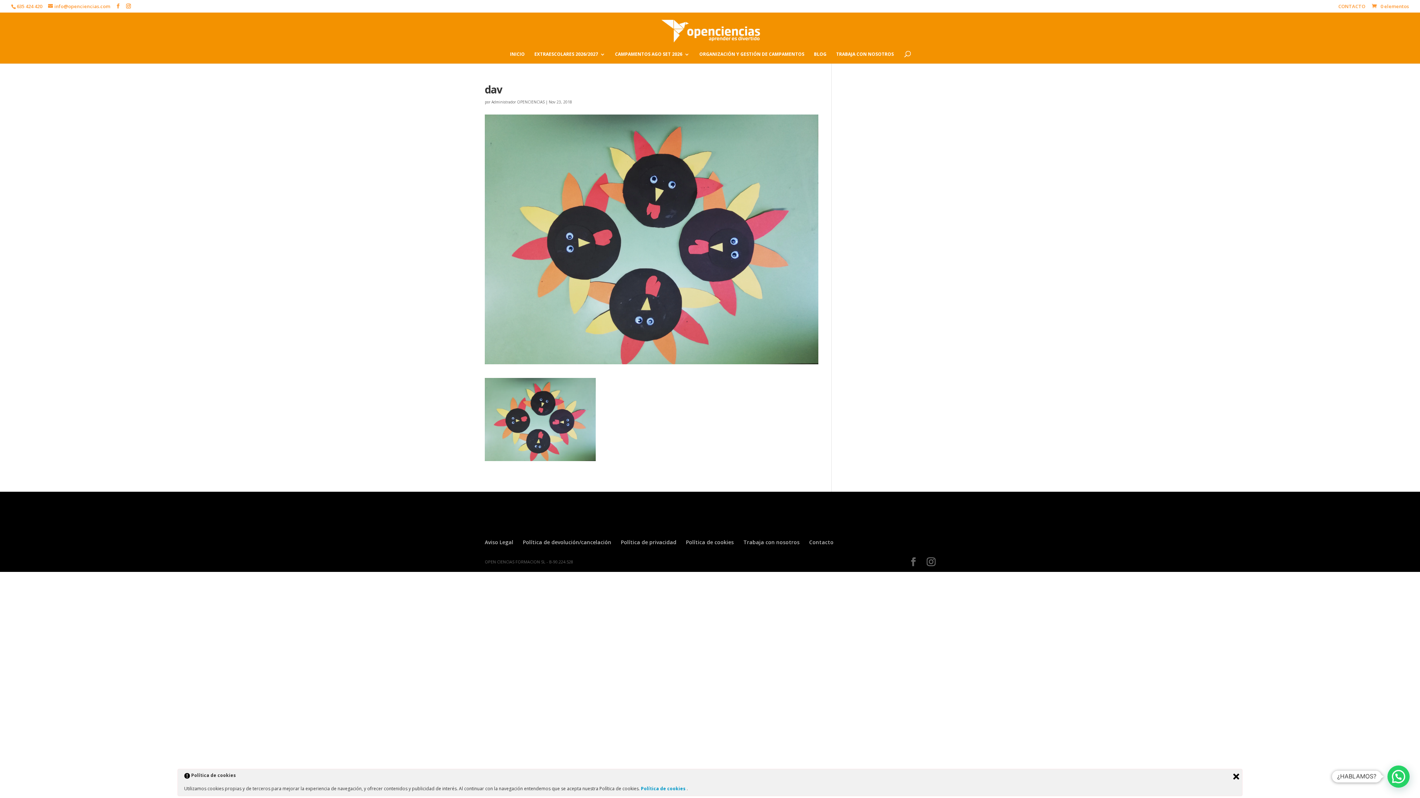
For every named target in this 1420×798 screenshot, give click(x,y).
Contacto (821, 542)
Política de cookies (710, 542)
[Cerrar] (1236, 777)
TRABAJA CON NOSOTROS (865, 54)
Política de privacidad (648, 542)
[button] (1398, 776)
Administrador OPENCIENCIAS (518, 102)
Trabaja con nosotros (771, 542)
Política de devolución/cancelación (567, 542)
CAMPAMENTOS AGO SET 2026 (648, 54)
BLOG (820, 54)
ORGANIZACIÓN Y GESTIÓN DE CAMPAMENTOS (751, 54)
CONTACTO (1351, 7)
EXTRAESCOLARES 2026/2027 (566, 54)
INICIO (517, 54)
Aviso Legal (499, 542)
